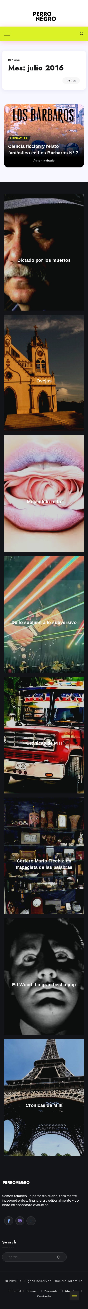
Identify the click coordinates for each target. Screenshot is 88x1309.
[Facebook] (9, 1221)
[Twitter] (31, 1221)
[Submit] (59, 1257)
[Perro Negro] (44, 16)
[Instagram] (20, 1221)
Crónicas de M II (44, 743)
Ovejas (44, 381)
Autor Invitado (44, 160)
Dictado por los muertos (44, 260)
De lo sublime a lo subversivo (44, 622)
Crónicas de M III (44, 1105)
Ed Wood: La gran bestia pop (44, 984)
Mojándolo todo (44, 501)
